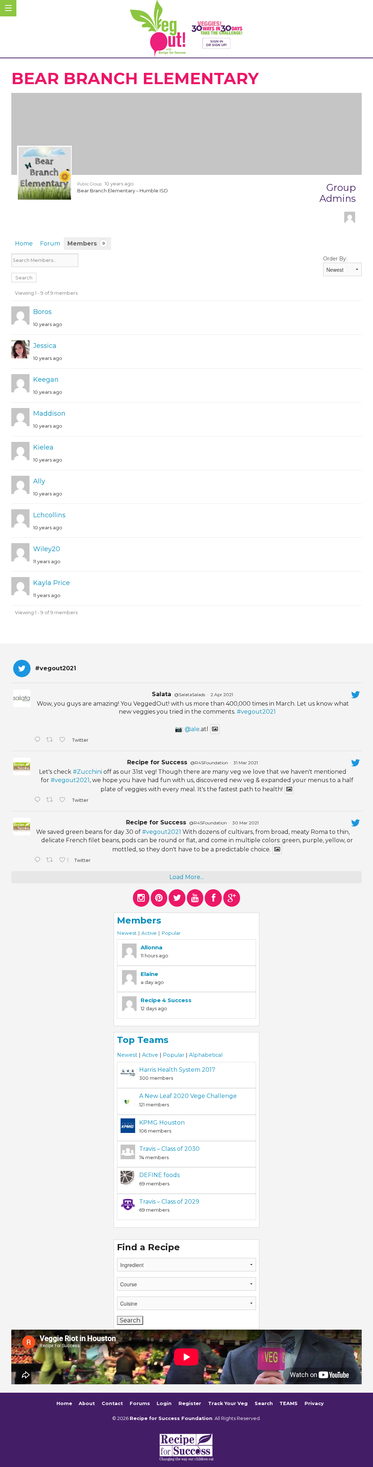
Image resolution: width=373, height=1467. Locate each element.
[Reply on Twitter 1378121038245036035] (38, 740)
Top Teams (142, 1040)
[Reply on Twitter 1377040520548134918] (38, 860)
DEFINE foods (159, 1175)
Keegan (46, 380)
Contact (112, 1403)
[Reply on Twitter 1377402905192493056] (38, 800)
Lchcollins (49, 515)
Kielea (43, 447)
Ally (39, 481)
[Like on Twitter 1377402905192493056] (63, 800)
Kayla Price (51, 583)
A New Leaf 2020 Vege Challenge (188, 1096)
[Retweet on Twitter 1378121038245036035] (51, 740)
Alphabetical (206, 1055)
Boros (42, 312)
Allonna (151, 947)
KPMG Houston (162, 1122)
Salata (161, 694)
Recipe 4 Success (166, 1000)
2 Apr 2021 (222, 694)
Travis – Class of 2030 (169, 1148)
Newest (127, 933)
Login (164, 1403)
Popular (171, 933)
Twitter (80, 740)
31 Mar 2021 (245, 762)
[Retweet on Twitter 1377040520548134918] (51, 860)
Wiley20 (46, 549)
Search (264, 1403)
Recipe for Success (157, 762)
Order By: (335, 258)
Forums (140, 1403)
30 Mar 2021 (245, 822)
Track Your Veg (228, 1403)
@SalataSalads (189, 694)
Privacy (314, 1403)
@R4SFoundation (209, 762)
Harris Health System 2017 (177, 1069)
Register (189, 1403)
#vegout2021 (256, 711)
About (87, 1403)
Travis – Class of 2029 (169, 1201)
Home (24, 243)
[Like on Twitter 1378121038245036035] (63, 740)
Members (86, 243)
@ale (192, 729)
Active (149, 933)
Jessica (44, 346)
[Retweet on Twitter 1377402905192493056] (51, 800)
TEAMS (288, 1403)
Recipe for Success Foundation (171, 1418)
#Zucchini (87, 771)
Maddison (49, 413)
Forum (50, 243)
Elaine (149, 973)
